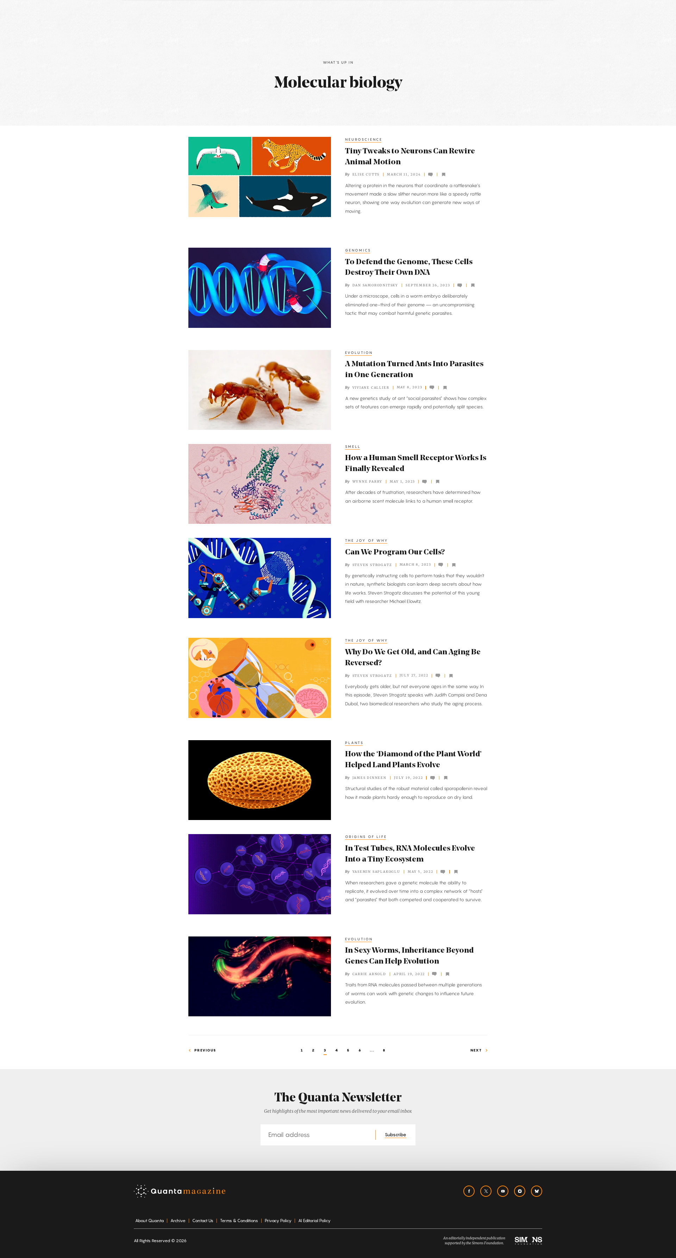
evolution (359, 352)
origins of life (366, 836)
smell (353, 446)
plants (354, 743)
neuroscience (363, 139)
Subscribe (395, 1134)
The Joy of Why (366, 540)
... (372, 1050)
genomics (358, 250)
